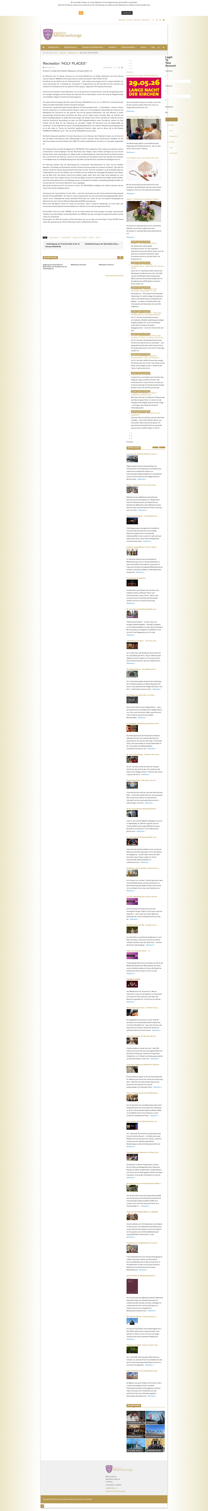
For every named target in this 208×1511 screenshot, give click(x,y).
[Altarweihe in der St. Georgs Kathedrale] (136, 1417)
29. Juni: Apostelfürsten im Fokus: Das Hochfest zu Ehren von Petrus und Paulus (147, 336)
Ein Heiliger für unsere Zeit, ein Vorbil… (141, 695)
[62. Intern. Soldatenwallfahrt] (136, 1445)
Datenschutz (145, 20)
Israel (98, 237)
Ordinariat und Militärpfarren (92, 47)
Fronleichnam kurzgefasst (136, 578)
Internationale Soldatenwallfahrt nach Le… (142, 454)
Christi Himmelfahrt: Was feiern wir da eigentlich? (145, 414)
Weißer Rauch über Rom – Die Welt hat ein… (143, 1008)
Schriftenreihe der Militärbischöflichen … (142, 1275)
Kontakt (129, 20)
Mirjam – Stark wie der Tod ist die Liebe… (142, 485)
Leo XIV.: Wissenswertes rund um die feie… (143, 896)
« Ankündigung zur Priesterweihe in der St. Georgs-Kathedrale (62, 245)
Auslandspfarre (54, 237)
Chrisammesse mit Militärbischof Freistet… (142, 1243)
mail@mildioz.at (111, 1488)
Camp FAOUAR (66, 237)
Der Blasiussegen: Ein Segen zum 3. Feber (143, 116)
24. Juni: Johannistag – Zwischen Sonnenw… (143, 754)
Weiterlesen (130, 111)
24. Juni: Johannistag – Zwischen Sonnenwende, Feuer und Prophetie (145, 356)
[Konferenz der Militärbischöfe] (155, 1445)
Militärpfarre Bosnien (78, 265)
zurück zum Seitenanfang (114, 275)
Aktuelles (112, 47)
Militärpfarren (73, 53)
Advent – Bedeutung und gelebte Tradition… (144, 199)
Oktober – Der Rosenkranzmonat (143, 243)
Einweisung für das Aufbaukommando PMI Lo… (144, 1183)
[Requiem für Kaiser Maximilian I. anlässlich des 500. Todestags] (136, 1431)
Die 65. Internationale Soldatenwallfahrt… (142, 809)
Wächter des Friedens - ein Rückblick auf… (142, 516)
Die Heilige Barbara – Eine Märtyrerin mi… (142, 669)
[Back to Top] (42, 1506)
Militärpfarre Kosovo (106, 265)
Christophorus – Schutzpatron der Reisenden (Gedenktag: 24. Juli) (144, 290)
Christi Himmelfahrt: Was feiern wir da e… (142, 780)
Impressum (121, 20)
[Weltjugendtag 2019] (155, 1431)
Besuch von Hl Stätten (80, 237)
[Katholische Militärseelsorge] (62, 34)
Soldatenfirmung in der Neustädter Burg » (102, 244)
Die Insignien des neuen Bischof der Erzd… (143, 158)
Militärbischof (53, 47)
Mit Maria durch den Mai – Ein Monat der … (142, 925)
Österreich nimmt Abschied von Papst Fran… (143, 1152)
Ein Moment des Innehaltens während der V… (143, 868)
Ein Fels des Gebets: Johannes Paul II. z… (142, 1316)
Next (131, 72)
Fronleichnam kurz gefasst (141, 374)
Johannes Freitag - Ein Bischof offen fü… (142, 1036)
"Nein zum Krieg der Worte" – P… (139, 951)
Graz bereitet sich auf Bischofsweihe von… (142, 1121)
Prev (128, 72)
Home (55, 53)
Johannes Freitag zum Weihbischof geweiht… (144, 1064)
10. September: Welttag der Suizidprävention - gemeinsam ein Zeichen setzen (147, 266)
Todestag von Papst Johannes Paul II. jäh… (143, 1345)
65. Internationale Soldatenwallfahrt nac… (142, 837)
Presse (143, 47)
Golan (91, 237)
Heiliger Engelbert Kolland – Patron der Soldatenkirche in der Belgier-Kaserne (146, 313)
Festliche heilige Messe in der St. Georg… (142, 547)
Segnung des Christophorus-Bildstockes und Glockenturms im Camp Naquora (55, 266)
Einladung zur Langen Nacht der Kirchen (142, 75)
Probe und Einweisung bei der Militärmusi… (143, 1093)
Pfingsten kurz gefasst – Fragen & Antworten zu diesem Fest (144, 393)
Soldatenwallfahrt (128, 47)
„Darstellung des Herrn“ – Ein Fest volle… (142, 641)
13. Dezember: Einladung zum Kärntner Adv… (143, 723)
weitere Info (127, 13)
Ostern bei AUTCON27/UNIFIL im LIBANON (142, 1212)
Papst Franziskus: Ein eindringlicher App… (142, 1371)
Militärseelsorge (70, 47)
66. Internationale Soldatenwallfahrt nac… (142, 609)
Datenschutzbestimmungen (116, 1491)
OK (81, 13)
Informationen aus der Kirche (141, 241)
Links (153, 47)
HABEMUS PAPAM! (133, 979)
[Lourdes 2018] (155, 1417)
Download (136, 20)
